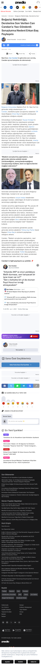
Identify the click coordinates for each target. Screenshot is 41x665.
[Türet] (31, 7)
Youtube (25, 591)
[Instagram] (3, 622)
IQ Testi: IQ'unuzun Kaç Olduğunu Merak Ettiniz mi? (17, 583)
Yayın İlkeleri (23, 609)
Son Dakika (34, 594)
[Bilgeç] (37, 7)
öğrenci (31, 127)
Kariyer (22, 605)
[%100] (18, 7)
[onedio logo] (19, 641)
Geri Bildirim (5, 607)
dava (17, 219)
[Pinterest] (19, 622)
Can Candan (13, 58)
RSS (21, 614)
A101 (20, 594)
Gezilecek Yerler (21, 598)
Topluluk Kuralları (7, 612)
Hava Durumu (6, 526)
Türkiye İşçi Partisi (27, 230)
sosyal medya (20, 198)
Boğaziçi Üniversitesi (9, 107)
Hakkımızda (5, 605)
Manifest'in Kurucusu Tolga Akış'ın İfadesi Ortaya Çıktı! (17, 517)
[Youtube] (15, 622)
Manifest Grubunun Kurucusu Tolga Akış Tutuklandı (17, 510)
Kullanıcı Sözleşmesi (26, 607)
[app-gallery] (28, 630)
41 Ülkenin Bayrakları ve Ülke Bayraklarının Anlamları (17, 575)
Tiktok (26, 594)
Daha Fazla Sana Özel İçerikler (19, 365)
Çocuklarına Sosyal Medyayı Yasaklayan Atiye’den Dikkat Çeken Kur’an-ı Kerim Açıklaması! (19, 461)
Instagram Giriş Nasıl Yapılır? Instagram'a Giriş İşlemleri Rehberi (20, 572)
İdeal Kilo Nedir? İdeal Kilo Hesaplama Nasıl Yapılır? (16, 565)
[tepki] (4, 403)
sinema (35, 140)
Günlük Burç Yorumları (9, 594)
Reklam (4, 614)
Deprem (11, 591)
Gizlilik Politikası (6, 609)
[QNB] (24, 7)
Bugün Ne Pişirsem (8, 598)
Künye (21, 612)
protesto (35, 131)
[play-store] (17, 630)
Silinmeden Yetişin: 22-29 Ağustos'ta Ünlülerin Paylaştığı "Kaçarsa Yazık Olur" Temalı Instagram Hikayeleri (19, 445)
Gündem (11, 16)
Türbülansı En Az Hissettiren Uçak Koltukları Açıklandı (21, 437)
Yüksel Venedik (16, 39)
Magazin (6, 441)
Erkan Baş (15, 114)
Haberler (4, 16)
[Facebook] (7, 622)
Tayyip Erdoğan (28, 120)
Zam (18, 591)
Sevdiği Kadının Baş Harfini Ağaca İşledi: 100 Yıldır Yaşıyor (18, 508)
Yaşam (6, 434)
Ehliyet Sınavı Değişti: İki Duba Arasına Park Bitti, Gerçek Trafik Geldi (19, 453)
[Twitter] (11, 622)
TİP (37, 111)
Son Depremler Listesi (8, 529)
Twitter (22, 252)
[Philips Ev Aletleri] (6, 7)
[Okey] (12, 7)
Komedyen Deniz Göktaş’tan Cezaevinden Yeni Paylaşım (18, 492)
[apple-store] (7, 630)
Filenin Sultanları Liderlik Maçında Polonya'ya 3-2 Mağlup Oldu (20, 519)
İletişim (4, 616)
